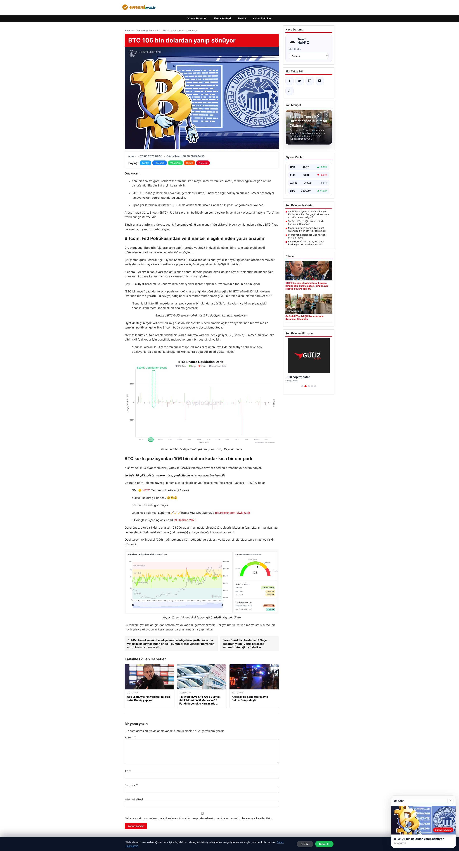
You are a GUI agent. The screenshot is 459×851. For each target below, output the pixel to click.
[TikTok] (289, 91)
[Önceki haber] (319, 115)
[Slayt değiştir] (302, 386)
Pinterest (202, 163)
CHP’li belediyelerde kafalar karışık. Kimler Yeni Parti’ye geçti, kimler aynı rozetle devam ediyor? (308, 214)
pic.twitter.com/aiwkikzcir (232, 512)
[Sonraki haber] (326, 115)
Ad (128, 771)
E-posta (131, 785)
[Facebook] (289, 81)
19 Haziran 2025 (185, 520)
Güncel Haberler (197, 18)
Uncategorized (145, 30)
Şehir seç (295, 49)
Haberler (129, 30)
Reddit (189, 163)
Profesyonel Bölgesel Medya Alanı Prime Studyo (307, 236)
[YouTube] (320, 81)
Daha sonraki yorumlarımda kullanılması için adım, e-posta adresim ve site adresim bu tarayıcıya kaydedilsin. (198, 818)
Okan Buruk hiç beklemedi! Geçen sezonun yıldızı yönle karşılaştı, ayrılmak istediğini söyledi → (246, 643)
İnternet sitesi (134, 799)
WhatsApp (175, 163)
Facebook (160, 163)
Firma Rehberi (222, 18)
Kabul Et (324, 844)
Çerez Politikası (262, 18)
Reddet (305, 844)
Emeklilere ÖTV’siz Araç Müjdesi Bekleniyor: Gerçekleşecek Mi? (306, 243)
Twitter (145, 163)
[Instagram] (310, 81)
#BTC (146, 490)
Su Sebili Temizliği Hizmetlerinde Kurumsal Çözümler (306, 222)
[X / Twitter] (299, 81)
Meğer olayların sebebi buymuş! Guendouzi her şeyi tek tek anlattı (307, 229)
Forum (242, 18)
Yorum (130, 737)
